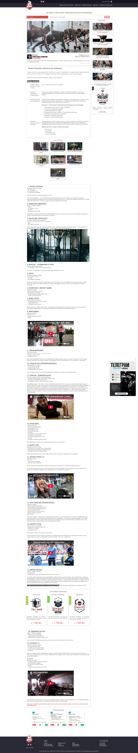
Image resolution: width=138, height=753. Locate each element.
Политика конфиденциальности (87, 751)
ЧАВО (73, 743)
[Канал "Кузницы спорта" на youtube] (43, 1)
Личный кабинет (75, 745)
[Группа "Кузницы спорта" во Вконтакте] (41, 1)
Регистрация (102, 743)
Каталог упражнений (48, 745)
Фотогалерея (61, 745)
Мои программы (103, 745)
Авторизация (102, 744)
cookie (48, 751)
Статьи (59, 744)
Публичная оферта (96, 751)
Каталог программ (48, 744)
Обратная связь (75, 744)
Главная (45, 743)
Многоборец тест (62, 743)
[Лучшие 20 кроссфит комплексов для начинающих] (58, 37)
